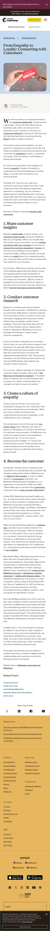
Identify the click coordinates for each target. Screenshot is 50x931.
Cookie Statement (27, 922)
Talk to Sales (7, 845)
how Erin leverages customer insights (25, 288)
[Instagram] (22, 888)
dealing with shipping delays (27, 576)
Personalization (29, 38)
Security (6, 784)
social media (17, 234)
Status (5, 788)
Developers (29, 790)
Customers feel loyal (12, 133)
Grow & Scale (9, 38)
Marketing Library (16, 27)
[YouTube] (33, 888)
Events (27, 794)
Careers (6, 817)
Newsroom (7, 810)
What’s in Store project (17, 476)
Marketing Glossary (31, 770)
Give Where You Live (10, 814)
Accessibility (7, 821)
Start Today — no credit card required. (25, 13)
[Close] (46, 914)
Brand (6, 139)
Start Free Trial (34, 20)
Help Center (7, 842)
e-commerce (18, 479)
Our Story (6, 807)
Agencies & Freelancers (33, 786)
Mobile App (7, 792)
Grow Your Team (10, 686)
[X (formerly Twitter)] (16, 888)
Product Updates (9, 766)
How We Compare (9, 777)
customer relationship (22, 122)
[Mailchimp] (32, 868)
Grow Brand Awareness (13, 689)
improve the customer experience (18, 248)
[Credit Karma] (31, 863)
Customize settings (25, 927)
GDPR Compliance (9, 780)
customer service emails (14, 237)
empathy (15, 168)
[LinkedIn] (27, 888)
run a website (12, 550)
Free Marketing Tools (32, 766)
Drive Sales (8, 696)
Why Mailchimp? (9, 762)
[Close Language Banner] (47, 4)
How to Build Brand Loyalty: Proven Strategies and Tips (22, 734)
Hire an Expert (8, 838)
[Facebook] (10, 888)
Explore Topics (34, 27)
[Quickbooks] (18, 868)
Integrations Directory (32, 773)
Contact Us (7, 834)
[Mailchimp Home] (10, 20)
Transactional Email (10, 773)
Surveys (38, 248)
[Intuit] (25, 858)
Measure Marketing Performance (17, 693)
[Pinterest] (40, 888)
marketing (20, 153)
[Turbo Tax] (17, 863)
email (15, 256)
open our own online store (31, 490)
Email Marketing (9, 770)
